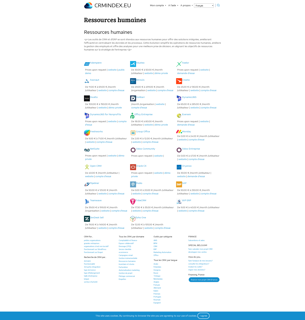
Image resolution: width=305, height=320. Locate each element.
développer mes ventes (197, 252)
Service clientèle (125, 249)
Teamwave (96, 200)
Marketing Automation (162, 252)
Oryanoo (187, 165)
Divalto (94, 97)
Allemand (157, 288)
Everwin (186, 114)
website (112, 69)
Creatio (186, 79)
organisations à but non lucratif (96, 246)
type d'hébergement (92, 273)
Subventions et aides (196, 240)
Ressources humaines (127, 261)
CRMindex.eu (112, 5)
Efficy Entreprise (143, 114)
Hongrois (157, 270)
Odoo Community (145, 148)
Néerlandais (158, 279)
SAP (184, 183)
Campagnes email (126, 255)
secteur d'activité (90, 282)
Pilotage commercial (127, 276)
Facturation (123, 267)
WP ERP (186, 200)
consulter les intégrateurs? (198, 264)
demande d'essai (186, 73)
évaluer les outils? (195, 267)
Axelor (185, 62)
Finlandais (157, 267)
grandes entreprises (91, 243)
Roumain (157, 300)
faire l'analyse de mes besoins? (200, 261)
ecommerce (123, 252)
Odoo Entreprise (191, 148)
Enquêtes (122, 279)
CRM (155, 246)
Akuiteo (140, 62)
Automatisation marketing (129, 270)
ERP (155, 249)
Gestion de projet (125, 273)
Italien (156, 291)
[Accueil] (88, 5)
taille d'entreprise (90, 276)
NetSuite (94, 148)
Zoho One (140, 217)
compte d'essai (116, 90)
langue (86, 279)
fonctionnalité (89, 264)
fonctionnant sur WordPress (95, 249)
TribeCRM (141, 200)
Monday (186, 131)
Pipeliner (94, 183)
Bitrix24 (140, 79)
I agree (203, 315)
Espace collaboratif (126, 243)
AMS (155, 240)
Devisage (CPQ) (125, 246)
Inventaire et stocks (126, 264)
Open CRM (96, 165)
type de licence (90, 270)
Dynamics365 (189, 97)
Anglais (156, 282)
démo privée (161, 73)
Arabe (156, 264)
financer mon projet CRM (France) (204, 280)
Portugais (157, 297)
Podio (139, 183)
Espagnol (157, 303)
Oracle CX (141, 165)
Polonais (157, 294)
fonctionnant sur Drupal (93, 252)
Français (157, 285)
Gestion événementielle (128, 258)
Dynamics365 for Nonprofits (105, 114)
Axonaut (94, 79)
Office (156, 255)
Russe (156, 273)
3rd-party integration (92, 267)
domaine (87, 261)
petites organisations (92, 240)
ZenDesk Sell (97, 217)
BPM (155, 243)
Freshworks (96, 131)
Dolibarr (140, 97)
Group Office (143, 131)
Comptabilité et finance (128, 240)
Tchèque (157, 276)
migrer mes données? (196, 270)
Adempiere (96, 62)
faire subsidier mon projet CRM (200, 249)
